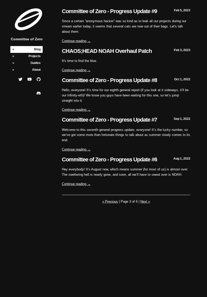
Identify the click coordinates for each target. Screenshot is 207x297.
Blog (37, 49)
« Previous (110, 201)
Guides (36, 63)
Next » (145, 201)
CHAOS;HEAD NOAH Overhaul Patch (107, 51)
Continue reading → (76, 41)
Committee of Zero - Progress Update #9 (109, 11)
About (36, 69)
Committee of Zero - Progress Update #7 (109, 120)
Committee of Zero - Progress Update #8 (109, 80)
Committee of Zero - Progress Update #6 (109, 159)
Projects (35, 56)
